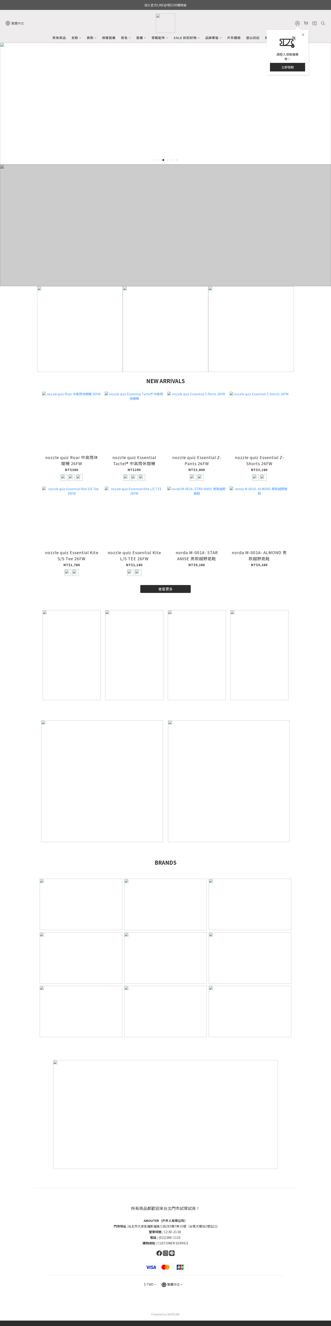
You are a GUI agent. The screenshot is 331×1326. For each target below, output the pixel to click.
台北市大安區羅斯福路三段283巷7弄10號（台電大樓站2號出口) (173, 1226)
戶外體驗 (234, 37)
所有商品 (59, 37)
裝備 (139, 37)
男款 (90, 37)
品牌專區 (212, 37)
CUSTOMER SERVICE (173, 1243)
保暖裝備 (109, 37)
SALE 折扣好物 (185, 37)
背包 (124, 37)
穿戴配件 (158, 37)
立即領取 (287, 67)
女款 (74, 37)
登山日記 (253, 37)
